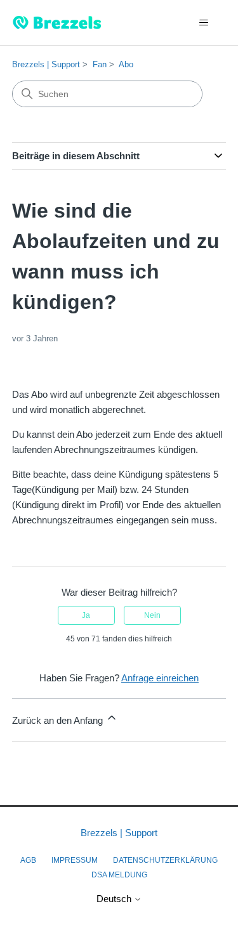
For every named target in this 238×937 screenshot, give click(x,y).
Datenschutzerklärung (165, 860)
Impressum (74, 860)
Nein (152, 615)
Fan (100, 64)
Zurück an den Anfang (58, 720)
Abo (126, 64)
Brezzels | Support (46, 64)
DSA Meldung (119, 874)
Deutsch (115, 898)
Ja (86, 615)
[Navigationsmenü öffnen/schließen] (203, 23)
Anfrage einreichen (160, 677)
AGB (28, 860)
